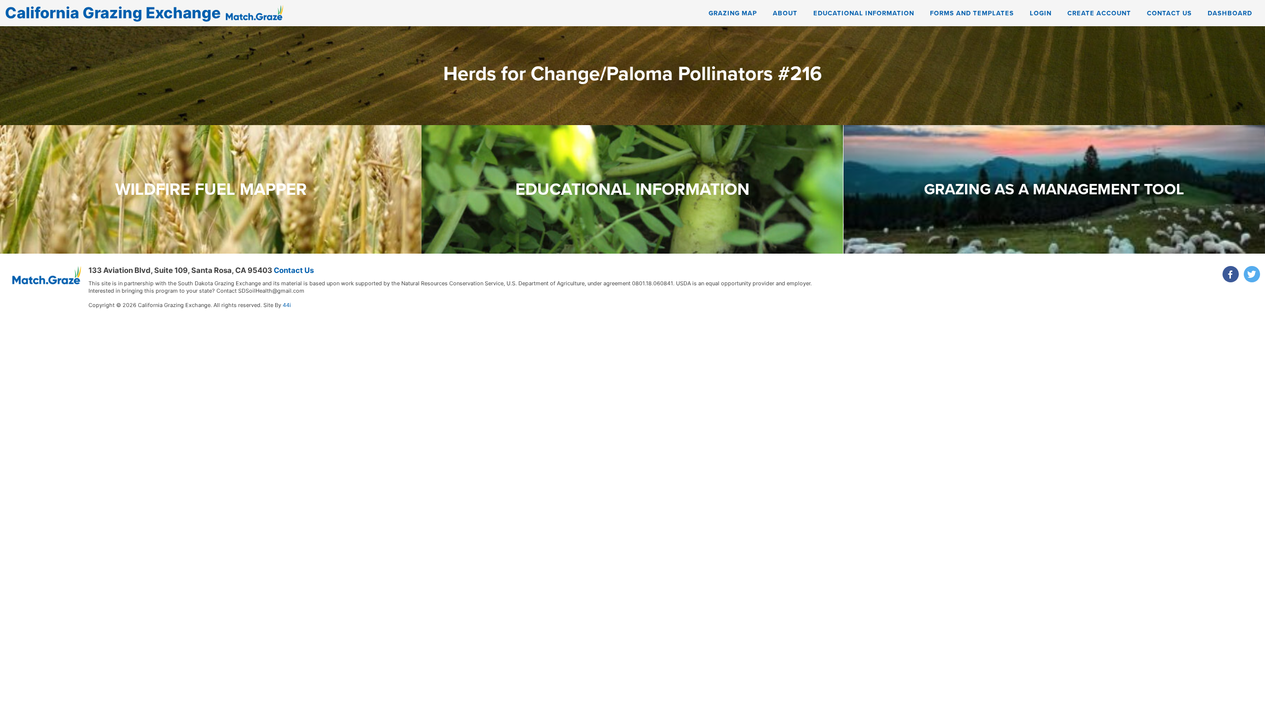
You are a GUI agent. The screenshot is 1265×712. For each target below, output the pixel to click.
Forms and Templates (972, 13)
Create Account (1099, 13)
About (785, 13)
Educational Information (863, 13)
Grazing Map (733, 13)
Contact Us (1169, 13)
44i (287, 305)
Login (1041, 13)
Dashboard (1230, 13)
